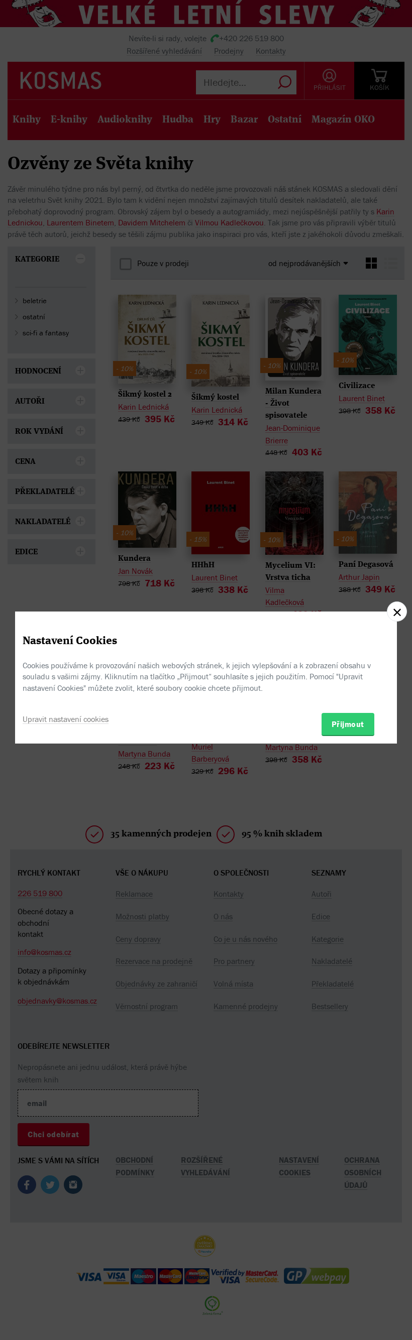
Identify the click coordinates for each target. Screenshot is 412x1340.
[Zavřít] (397, 611)
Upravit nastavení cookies (66, 719)
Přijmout (348, 724)
